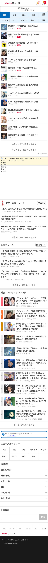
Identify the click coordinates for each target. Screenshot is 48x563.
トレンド (24, 20)
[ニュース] (12, 3)
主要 (4, 15)
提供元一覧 (40, 245)
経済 (24, 15)
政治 (33, 15)
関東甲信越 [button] (5, 476)
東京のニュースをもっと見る (24, 237)
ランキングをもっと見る (24, 425)
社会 (14, 15)
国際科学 (43, 15)
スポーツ (14, 20)
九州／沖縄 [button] (5, 498)
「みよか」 (12, 436)
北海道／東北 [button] (6, 470)
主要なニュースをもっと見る (24, 144)
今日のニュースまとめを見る (24, 150)
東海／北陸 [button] (5, 481)
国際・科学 (33, 450)
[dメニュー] (4, 533)
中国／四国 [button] (5, 493)
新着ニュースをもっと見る (24, 285)
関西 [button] (2, 487)
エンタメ (5, 20)
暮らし (33, 20)
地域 (43, 20)
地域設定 (41, 203)
